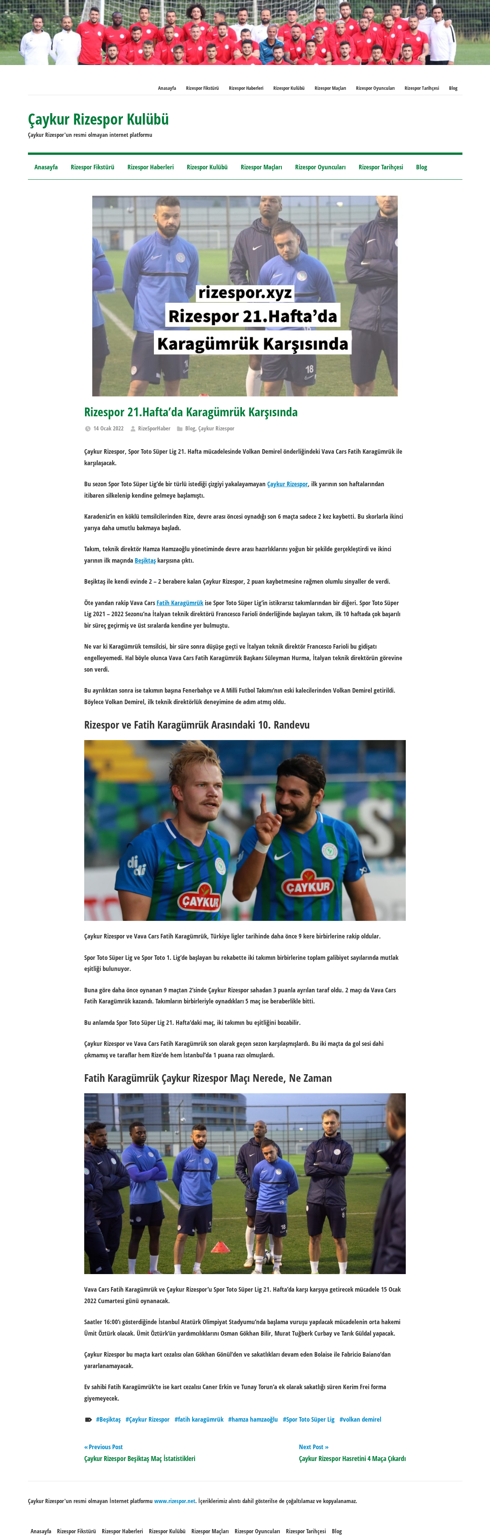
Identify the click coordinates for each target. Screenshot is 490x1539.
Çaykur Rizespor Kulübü (98, 118)
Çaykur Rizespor (216, 428)
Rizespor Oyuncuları (375, 87)
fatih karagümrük (201, 1419)
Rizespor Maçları (330, 87)
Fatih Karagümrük (180, 602)
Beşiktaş (145, 560)
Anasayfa (167, 87)
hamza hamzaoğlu (255, 1419)
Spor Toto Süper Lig (310, 1419)
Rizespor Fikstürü (202, 87)
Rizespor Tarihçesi (422, 87)
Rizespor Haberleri (246, 87)
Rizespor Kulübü (289, 87)
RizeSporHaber (154, 428)
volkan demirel (362, 1419)
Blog (453, 87)
